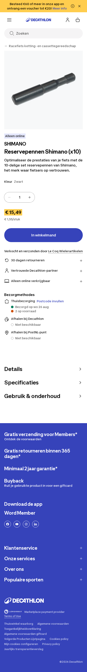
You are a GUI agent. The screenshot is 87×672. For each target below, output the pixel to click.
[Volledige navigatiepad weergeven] (6, 46)
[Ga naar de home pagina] (38, 20)
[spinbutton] (19, 197)
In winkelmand (43, 235)
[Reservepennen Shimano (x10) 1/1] (43, 90)
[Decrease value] (9, 197)
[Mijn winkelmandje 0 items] (78, 20)
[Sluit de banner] (79, 6)
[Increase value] (29, 197)
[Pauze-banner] (72, 6)
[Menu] (9, 20)
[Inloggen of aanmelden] (68, 20)
